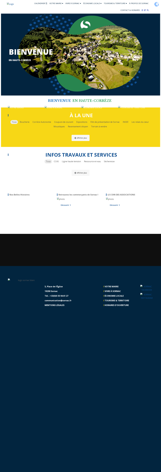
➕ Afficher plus (80, 138)
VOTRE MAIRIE (55, 3)
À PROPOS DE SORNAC (139, 3)
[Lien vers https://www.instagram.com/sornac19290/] (143, 10)
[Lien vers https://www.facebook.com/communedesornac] (146, 288)
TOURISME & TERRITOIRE (115, 3)
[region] (31, 212)
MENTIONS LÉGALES (54, 305)
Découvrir (65, 205)
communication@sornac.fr (58, 300)
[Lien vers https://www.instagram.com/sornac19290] (146, 296)
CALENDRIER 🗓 (40, 3)
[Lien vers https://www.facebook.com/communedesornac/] (145, 10)
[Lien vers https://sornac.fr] (10, 4)
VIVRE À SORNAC (72, 3)
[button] (14, 55)
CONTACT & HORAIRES (130, 10)
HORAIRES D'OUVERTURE (117, 305)
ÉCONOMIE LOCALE (91, 3)
